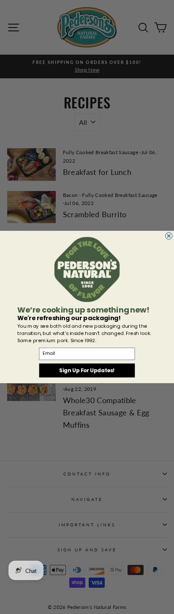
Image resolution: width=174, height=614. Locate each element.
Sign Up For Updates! (87, 370)
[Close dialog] (168, 235)
